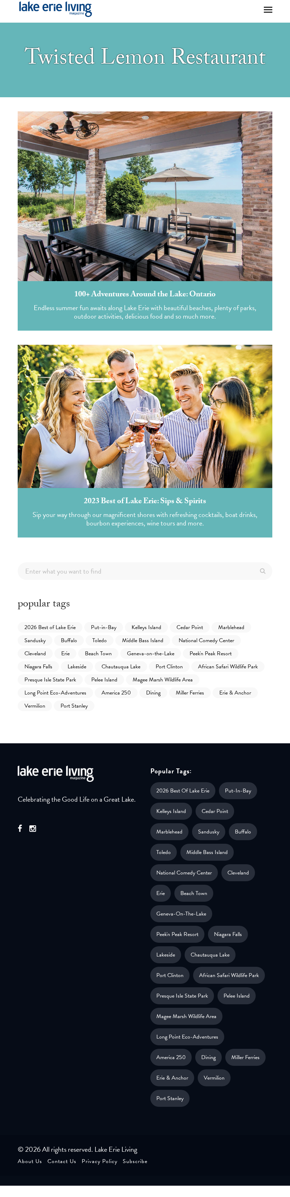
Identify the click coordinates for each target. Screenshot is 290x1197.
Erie (65, 653)
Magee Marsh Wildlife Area (163, 679)
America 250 (116, 692)
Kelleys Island (146, 627)
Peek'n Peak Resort (211, 653)
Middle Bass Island (142, 640)
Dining (153, 692)
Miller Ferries (190, 692)
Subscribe (135, 1161)
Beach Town (98, 653)
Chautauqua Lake (121, 666)
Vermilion (34, 706)
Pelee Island (104, 679)
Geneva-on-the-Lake (150, 653)
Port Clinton (169, 666)
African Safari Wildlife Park (228, 666)
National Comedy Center (206, 640)
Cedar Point (189, 627)
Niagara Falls (38, 666)
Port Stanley (74, 706)
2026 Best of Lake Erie (50, 627)
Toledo (99, 640)
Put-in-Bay (103, 627)
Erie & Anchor (235, 692)
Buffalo (69, 640)
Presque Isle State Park (50, 679)
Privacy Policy (99, 1161)
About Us (30, 1161)
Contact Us (61, 1161)
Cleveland (35, 653)
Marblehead (231, 627)
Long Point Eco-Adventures (55, 692)
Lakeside (77, 666)
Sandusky (35, 640)
